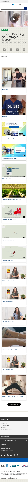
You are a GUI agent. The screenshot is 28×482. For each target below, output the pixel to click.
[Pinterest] (11, 455)
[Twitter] (4, 455)
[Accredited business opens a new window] (13, 466)
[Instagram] (8, 455)
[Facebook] (1, 455)
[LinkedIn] (17, 455)
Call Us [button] (14, 460)
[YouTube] (14, 455)
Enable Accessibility (5, 1)
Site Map (3, 471)
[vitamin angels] (19, 466)
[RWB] (25, 466)
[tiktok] (21, 455)
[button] (14, 65)
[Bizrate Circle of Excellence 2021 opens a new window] (7, 465)
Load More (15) (14, 404)
